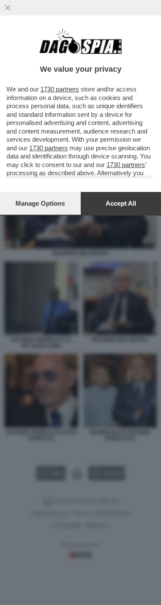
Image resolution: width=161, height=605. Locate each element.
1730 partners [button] (59, 89)
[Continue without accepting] (7, 7)
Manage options (40, 203)
